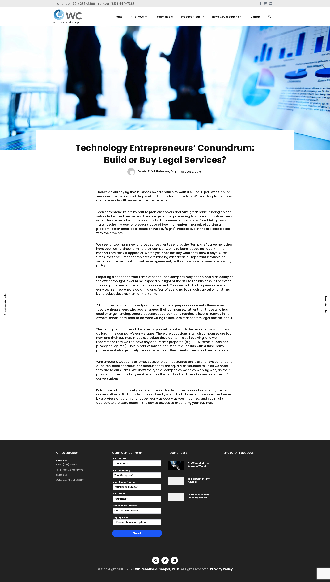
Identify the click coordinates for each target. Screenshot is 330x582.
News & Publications (225, 17)
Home (118, 17)
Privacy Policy (221, 569)
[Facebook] (155, 560)
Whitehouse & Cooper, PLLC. (157, 569)
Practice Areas (190, 17)
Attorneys (137, 17)
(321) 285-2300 (72, 464)
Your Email (119, 493)
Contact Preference (125, 505)
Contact (256, 17)
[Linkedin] (174, 560)
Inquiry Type (120, 517)
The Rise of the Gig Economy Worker (198, 496)
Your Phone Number (125, 482)
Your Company (122, 470)
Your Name (119, 458)
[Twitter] (165, 560)
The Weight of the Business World (198, 464)
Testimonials (164, 17)
